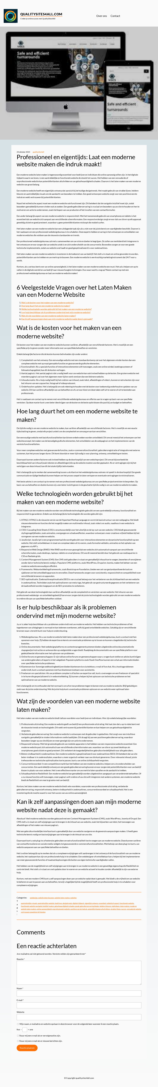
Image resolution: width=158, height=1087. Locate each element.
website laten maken (62, 898)
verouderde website (134, 909)
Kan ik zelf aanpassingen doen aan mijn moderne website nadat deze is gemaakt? (57, 319)
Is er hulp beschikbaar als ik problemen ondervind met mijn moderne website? (55, 312)
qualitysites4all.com (41, 14)
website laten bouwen (46, 898)
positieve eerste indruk (78, 909)
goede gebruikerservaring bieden (87, 906)
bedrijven (58, 903)
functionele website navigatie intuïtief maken (37, 906)
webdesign (33, 898)
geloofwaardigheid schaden (64, 906)
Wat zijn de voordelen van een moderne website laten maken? (48, 315)
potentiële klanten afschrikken (99, 909)
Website (20, 1012)
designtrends (67, 903)
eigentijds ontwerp (91, 903)
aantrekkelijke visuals (29, 903)
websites (73, 898)
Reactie (21, 959)
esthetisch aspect (113, 903)
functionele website (127, 903)
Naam (20, 988)
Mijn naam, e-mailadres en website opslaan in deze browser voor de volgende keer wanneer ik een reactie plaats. (69, 1024)
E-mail (20, 1000)
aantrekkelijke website (46, 903)
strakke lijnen (116, 909)
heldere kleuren (105, 906)
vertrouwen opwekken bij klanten (33, 912)
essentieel (102, 903)
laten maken (124, 906)
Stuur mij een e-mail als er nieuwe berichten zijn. (40, 1041)
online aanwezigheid (44, 909)
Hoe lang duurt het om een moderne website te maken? (45, 306)
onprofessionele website (61, 909)
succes (123, 909)
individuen (115, 906)
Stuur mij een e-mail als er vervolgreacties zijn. (40, 1035)
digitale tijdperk (78, 903)
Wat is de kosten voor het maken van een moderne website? (47, 302)
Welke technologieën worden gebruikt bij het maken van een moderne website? (56, 309)
